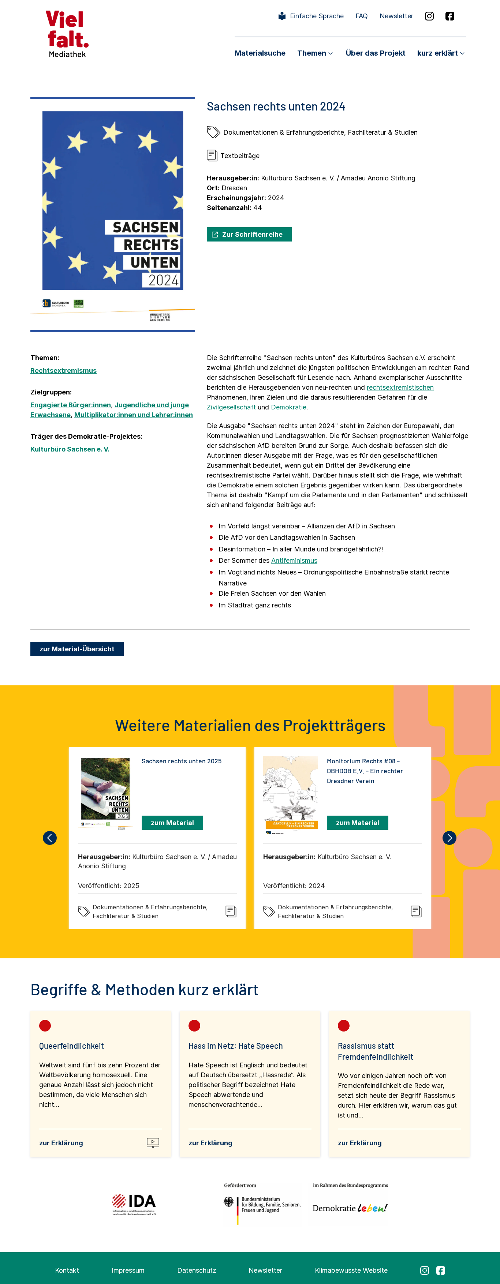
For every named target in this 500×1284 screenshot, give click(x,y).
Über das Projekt (376, 53)
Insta (429, 16)
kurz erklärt (437, 53)
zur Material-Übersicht (77, 649)
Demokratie (288, 407)
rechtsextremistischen (400, 387)
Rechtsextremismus (63, 370)
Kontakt (67, 1270)
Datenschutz (196, 1270)
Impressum (128, 1270)
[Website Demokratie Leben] (348, 1204)
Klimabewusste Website (351, 1270)
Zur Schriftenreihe (252, 234)
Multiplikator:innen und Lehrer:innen (133, 415)
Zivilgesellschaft (231, 407)
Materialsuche (260, 53)
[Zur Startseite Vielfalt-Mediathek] (67, 33)
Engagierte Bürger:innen (70, 405)
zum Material (172, 823)
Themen (311, 53)
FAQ (361, 16)
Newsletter (396, 16)
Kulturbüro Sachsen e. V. (69, 449)
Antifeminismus (294, 560)
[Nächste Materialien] (450, 838)
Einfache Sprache (317, 16)
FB (449, 16)
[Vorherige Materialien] (50, 838)
